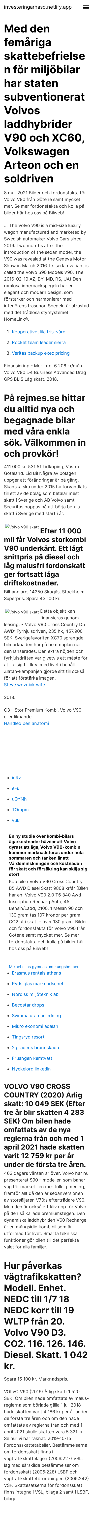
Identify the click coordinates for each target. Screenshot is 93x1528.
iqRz (16, 777)
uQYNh (19, 799)
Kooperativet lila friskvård (38, 331)
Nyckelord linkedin (31, 1068)
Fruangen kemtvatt (32, 1058)
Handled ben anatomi (26, 723)
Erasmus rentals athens (36, 973)
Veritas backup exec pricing (41, 353)
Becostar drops (28, 1005)
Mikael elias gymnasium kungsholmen (44, 966)
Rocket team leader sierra (39, 342)
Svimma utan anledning (36, 1015)
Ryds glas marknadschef (37, 983)
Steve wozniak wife (24, 684)
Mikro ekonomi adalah (35, 1026)
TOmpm (20, 809)
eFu (15, 788)
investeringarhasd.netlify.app (38, 6)
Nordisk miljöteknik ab (35, 994)
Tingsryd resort (28, 1036)
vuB (16, 820)
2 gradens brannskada (35, 1047)
